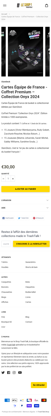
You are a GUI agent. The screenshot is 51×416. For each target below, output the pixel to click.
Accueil (4, 14)
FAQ (3, 317)
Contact (28, 322)
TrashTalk (11, 345)
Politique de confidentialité (11, 412)
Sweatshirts (30, 262)
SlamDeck (5, 82)
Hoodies (4, 267)
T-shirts (4, 262)
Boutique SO (6, 322)
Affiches (4, 302)
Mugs (3, 297)
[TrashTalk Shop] (25, 5)
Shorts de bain (31, 267)
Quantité (5, 174)
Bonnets (4, 287)
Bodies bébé (30, 292)
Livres (27, 297)
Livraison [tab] (6, 200)
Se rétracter (39, 385)
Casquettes (6, 282)
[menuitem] (47, 5)
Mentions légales (29, 412)
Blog (27, 317)
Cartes (28, 302)
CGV (3, 327)
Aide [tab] (3, 208)
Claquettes (30, 287)
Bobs (27, 282)
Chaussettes (6, 292)
